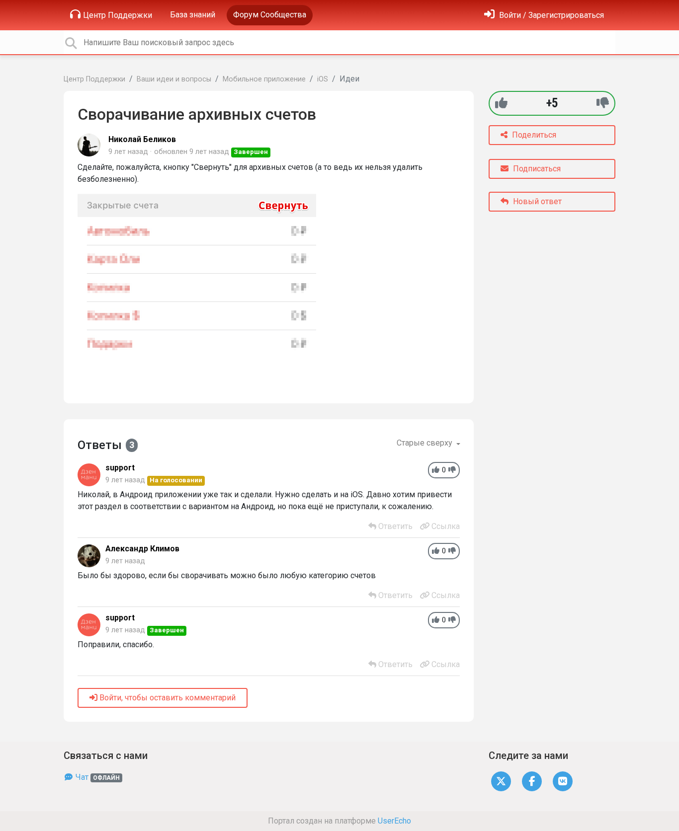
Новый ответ (536, 201)
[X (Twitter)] (501, 781)
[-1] (602, 103)
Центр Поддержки (117, 15)
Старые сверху (425, 443)
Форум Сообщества (269, 14)
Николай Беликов (142, 139)
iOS (322, 79)
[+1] (501, 103)
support (120, 467)
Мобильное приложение (264, 79)
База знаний (192, 14)
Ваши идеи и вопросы (174, 79)
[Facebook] (531, 781)
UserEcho (394, 821)
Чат (97, 777)
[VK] (562, 781)
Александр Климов (142, 548)
